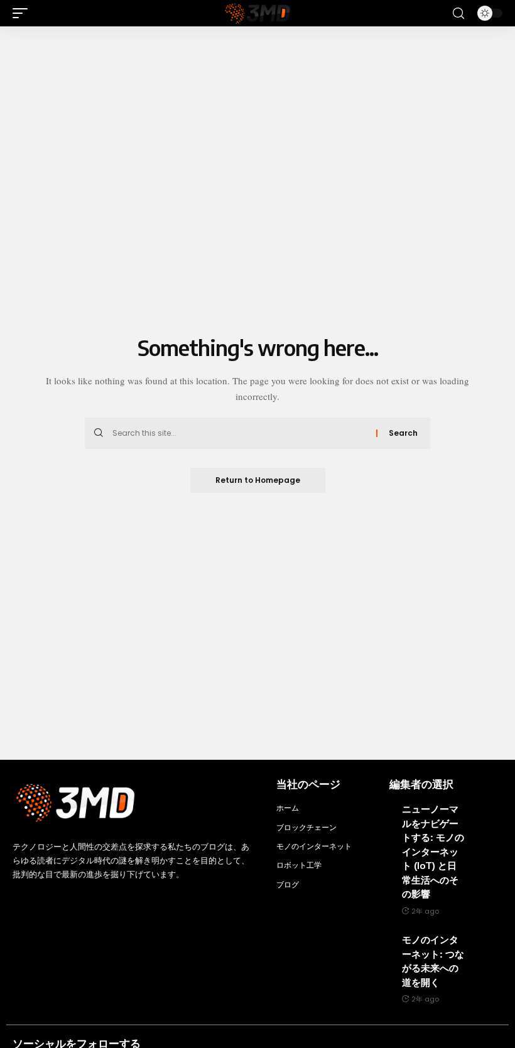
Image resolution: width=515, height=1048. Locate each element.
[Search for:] (239, 433)
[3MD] (257, 13)
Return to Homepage (257, 480)
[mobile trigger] (23, 13)
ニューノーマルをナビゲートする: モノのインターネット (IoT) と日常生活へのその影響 (433, 851)
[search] (458, 13)
